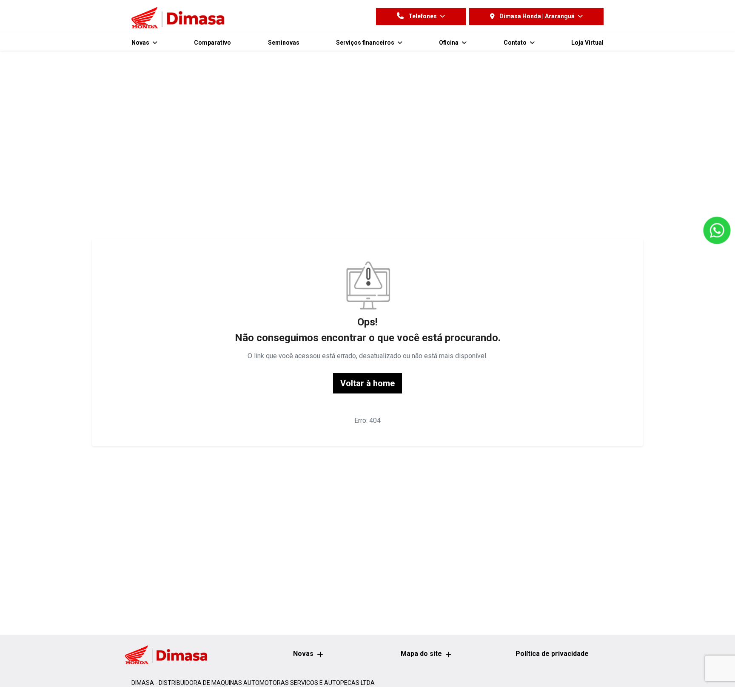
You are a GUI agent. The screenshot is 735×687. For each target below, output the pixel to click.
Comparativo (212, 42)
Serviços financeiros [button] (366, 42)
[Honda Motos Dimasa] (179, 18)
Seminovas (283, 42)
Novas (303, 654)
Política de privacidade (552, 654)
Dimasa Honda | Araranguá (537, 16)
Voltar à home (367, 383)
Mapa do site (421, 654)
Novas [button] (141, 42)
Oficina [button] (449, 42)
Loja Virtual (587, 42)
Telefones (422, 16)
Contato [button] (516, 42)
